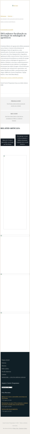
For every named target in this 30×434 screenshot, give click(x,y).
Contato (4, 374)
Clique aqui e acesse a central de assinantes (12, 77)
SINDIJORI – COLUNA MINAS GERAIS (14, 377)
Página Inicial (5, 360)
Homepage (3, 16)
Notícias (10, 16)
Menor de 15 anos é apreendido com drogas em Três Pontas (14, 397)
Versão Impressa (6, 371)
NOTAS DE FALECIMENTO (10, 409)
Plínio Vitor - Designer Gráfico (20, 428)
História (4, 365)
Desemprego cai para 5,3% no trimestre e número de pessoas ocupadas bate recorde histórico (15, 403)
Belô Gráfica (5, 368)
